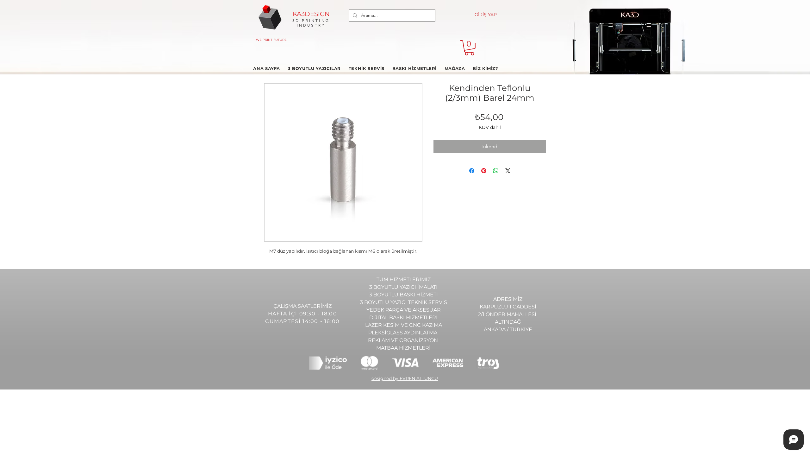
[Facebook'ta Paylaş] (472, 170)
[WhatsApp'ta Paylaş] (496, 170)
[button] (469, 47)
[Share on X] (508, 170)
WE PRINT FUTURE (271, 40)
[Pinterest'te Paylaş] (484, 170)
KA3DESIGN (311, 14)
